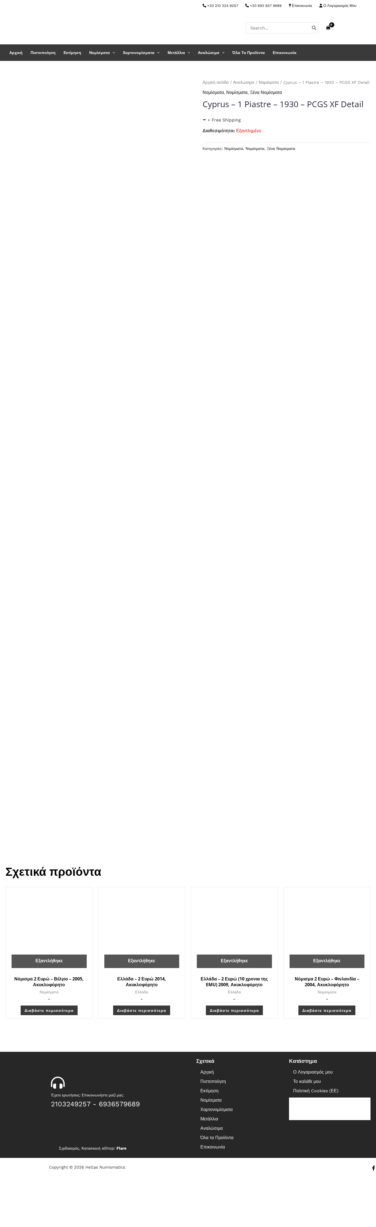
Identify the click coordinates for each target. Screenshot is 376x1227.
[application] (112, 52)
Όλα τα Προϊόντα (248, 52)
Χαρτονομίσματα (138, 52)
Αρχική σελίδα (216, 82)
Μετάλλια (176, 52)
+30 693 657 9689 (265, 6)
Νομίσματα (99, 52)
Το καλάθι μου (307, 1081)
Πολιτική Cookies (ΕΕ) (316, 1090)
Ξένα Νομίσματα (266, 92)
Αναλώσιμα (208, 52)
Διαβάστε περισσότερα (49, 1010)
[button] (237, 1100)
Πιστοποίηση (43, 52)
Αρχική (16, 52)
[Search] (314, 28)
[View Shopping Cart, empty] (328, 27)
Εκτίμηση (72, 52)
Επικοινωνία (301, 6)
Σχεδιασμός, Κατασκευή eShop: (92, 1148)
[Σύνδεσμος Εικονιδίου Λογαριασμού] (368, 27)
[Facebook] (368, 6)
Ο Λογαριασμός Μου (339, 6)
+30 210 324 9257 (222, 6)
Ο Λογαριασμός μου (313, 1072)
